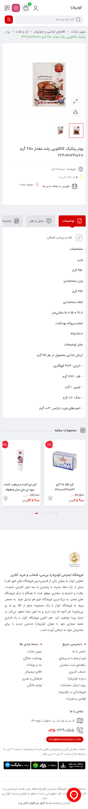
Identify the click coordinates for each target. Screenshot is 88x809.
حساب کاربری (77, 672)
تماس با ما (79, 651)
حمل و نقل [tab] (37, 220)
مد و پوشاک (34, 665)
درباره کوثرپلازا (77, 678)
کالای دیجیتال (33, 672)
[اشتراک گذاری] (75, 112)
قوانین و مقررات (76, 698)
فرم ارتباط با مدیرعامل (72, 658)
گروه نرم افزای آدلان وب (31, 803)
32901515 (61, 730)
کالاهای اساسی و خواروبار (49, 31)
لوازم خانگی (34, 685)
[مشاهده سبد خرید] (26, 8)
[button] (50, 498)
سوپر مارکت (78, 31)
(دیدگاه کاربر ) (67, 177)
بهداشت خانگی (32, 658)
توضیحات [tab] (68, 220)
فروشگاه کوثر (58, 169)
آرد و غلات (22, 31)
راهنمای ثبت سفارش (73, 665)
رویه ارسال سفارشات (73, 685)
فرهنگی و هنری (32, 678)
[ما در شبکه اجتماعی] (16, 8)
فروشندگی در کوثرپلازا (72, 692)
